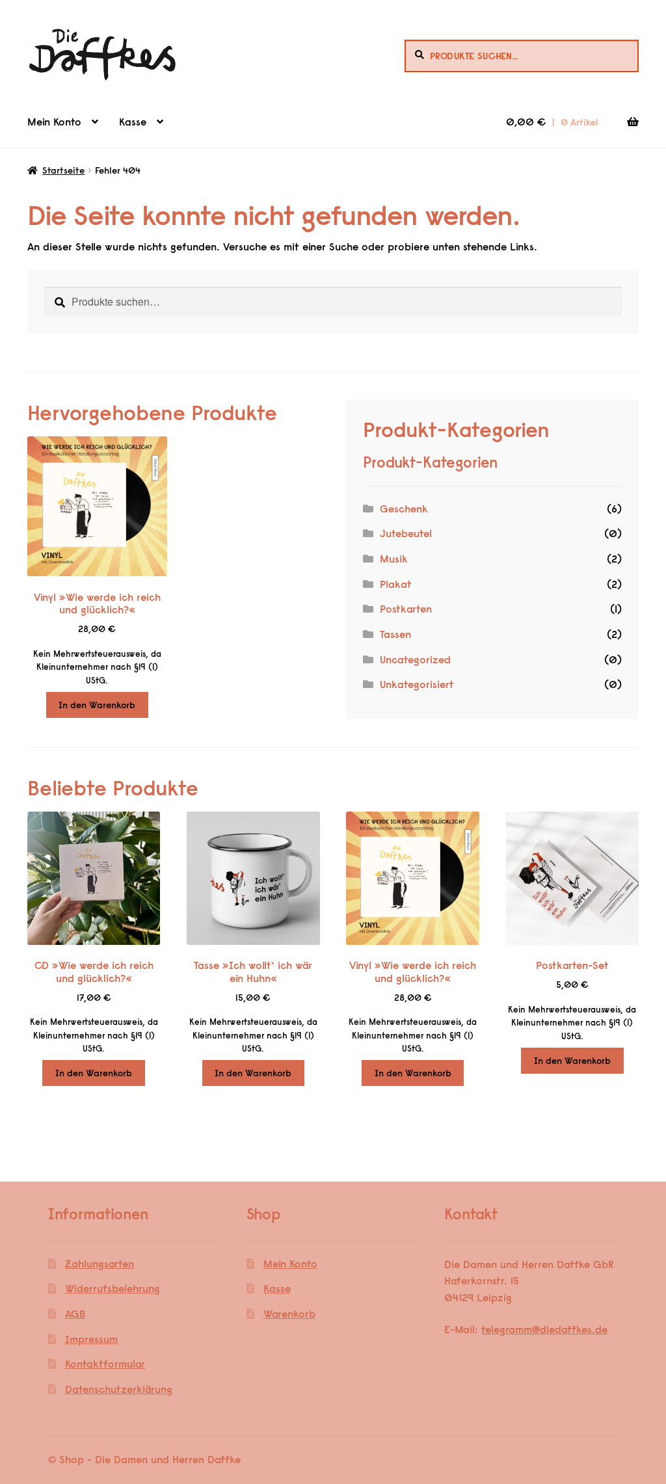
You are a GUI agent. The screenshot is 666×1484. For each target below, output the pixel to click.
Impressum (91, 1338)
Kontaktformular (105, 1363)
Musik (394, 558)
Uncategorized (415, 659)
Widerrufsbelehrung (112, 1288)
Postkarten (406, 608)
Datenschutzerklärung (118, 1389)
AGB (75, 1313)
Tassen (395, 634)
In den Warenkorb (97, 705)
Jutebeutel (406, 533)
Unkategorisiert (417, 684)
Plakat (396, 583)
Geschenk (404, 508)
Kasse (132, 121)
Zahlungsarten (99, 1263)
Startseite (63, 170)
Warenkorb (289, 1313)
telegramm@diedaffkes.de (544, 1329)
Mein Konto (54, 121)
